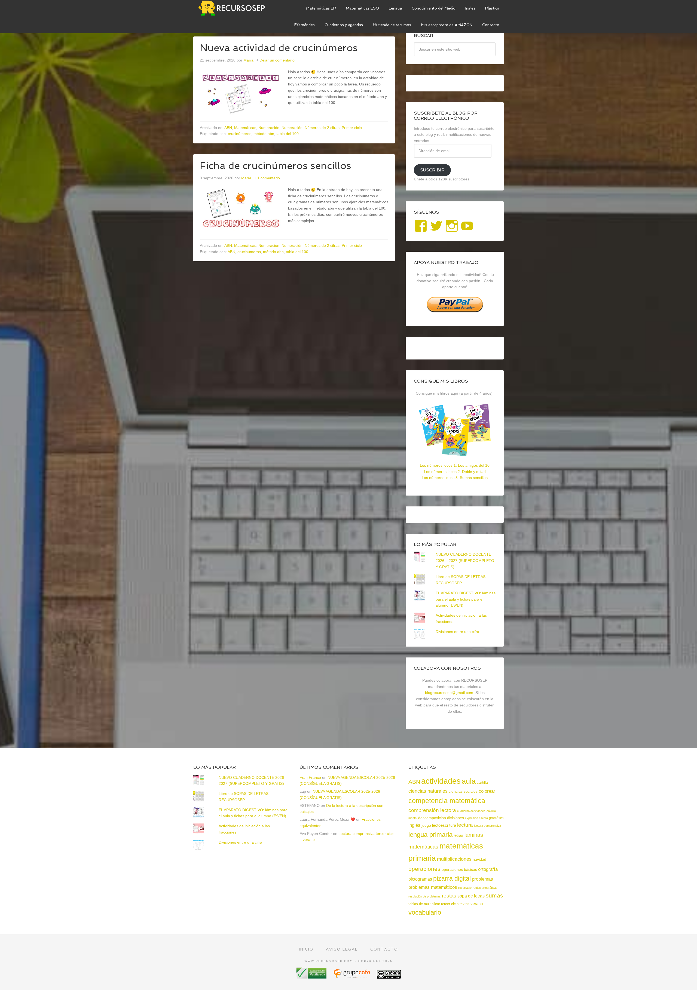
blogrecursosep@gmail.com (449, 692)
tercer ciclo (449, 904)
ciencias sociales (463, 791)
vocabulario (424, 912)
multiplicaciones (454, 859)
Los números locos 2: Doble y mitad (455, 471)
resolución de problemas (424, 896)
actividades (441, 780)
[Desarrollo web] (352, 976)
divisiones (455, 818)
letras (458, 835)
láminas (473, 835)
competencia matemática (446, 800)
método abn (263, 133)
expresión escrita (476, 818)
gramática (496, 818)
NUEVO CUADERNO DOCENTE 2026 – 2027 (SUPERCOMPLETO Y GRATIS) (465, 560)
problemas (482, 879)
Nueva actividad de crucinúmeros (279, 48)
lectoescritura (444, 825)
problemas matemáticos (432, 887)
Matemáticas (245, 127)
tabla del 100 (287, 133)
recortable (465, 887)
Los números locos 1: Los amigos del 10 (455, 465)
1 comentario (268, 178)
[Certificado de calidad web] (312, 976)
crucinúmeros (239, 133)
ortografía (488, 869)
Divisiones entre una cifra (457, 631)
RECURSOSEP (234, 8)
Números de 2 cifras (322, 127)
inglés (414, 825)
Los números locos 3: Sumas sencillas (455, 477)
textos (464, 904)
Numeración (268, 127)
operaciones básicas (459, 869)
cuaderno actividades (471, 811)
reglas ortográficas (485, 887)
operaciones (424, 869)
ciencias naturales (428, 791)
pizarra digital (452, 878)
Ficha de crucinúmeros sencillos (275, 165)
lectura (465, 825)
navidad (479, 859)
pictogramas (420, 879)
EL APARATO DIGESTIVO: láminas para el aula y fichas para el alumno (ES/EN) (466, 599)
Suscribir (432, 170)
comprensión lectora (432, 810)
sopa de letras (471, 896)
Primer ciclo (352, 127)
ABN (228, 127)
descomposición (432, 818)
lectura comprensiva (487, 825)
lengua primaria (430, 834)
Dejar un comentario (277, 60)
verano (476, 903)
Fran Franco (310, 777)
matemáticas (423, 847)
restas (449, 896)
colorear (487, 791)
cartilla (482, 782)
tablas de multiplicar (424, 904)
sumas (494, 895)
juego (426, 825)
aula (469, 781)
